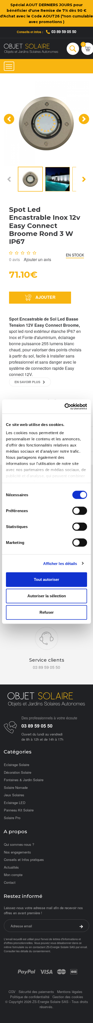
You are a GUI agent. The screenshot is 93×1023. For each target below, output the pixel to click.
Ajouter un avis (37, 259)
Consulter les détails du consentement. (27, 951)
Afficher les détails (60, 563)
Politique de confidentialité (29, 996)
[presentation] (9, 119)
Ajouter (45, 297)
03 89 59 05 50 (63, 31)
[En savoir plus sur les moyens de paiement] (26, 971)
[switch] (79, 511)
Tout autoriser (46, 579)
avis (14, 259)
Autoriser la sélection (46, 596)
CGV (12, 991)
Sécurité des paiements (36, 991)
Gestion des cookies (67, 996)
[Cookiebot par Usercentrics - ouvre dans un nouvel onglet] (65, 406)
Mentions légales (69, 991)
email (83, 947)
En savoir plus (27, 382)
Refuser (47, 612)
